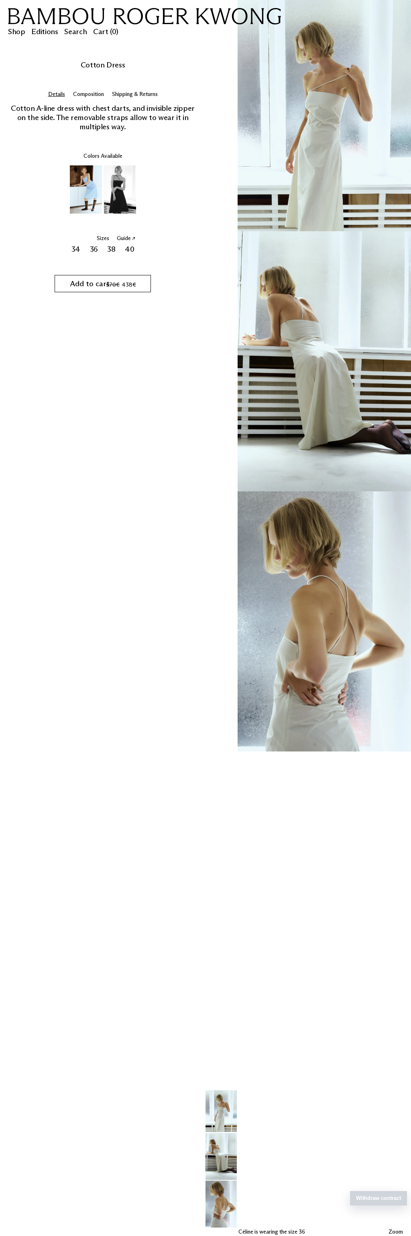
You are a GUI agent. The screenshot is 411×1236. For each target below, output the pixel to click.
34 (76, 249)
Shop (16, 32)
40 (130, 249)
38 (112, 249)
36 (95, 249)
